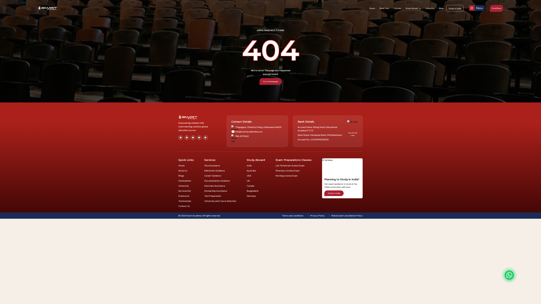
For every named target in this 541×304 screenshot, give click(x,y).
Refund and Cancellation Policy (347, 215)
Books (372, 8)
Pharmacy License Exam (288, 170)
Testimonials (184, 201)
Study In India (455, 8)
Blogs (441, 8)
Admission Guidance (214, 170)
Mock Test (384, 8)
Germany (251, 196)
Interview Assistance (214, 185)
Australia (251, 170)
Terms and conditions (292, 215)
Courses (397, 8)
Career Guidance (212, 175)
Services (184, 190)
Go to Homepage (270, 81)
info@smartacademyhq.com (248, 131)
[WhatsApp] (509, 275)
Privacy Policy (317, 215)
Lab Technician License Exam (290, 165)
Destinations (184, 180)
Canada (250, 185)
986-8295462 (242, 136)
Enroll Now (496, 8)
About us (183, 170)
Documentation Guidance (217, 180)
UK (248, 180)
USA (249, 175)
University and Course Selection (220, 201)
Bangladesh (252, 190)
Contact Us (184, 206)
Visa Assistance (212, 165)
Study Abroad (412, 8)
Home (181, 165)
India (249, 165)
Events (183, 196)
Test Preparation (212, 196)
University (430, 8)
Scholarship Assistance (215, 190)
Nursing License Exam (287, 175)
